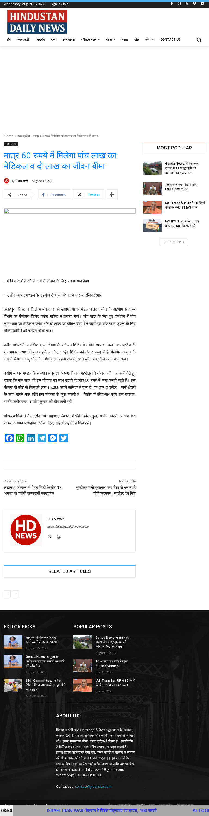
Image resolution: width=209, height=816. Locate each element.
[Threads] (59, 536)
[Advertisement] (104, 87)
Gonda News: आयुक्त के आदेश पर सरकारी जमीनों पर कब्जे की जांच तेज (45, 661)
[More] (112, 194)
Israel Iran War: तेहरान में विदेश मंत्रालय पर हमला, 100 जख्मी (78, 811)
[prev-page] (7, 593)
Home (8, 136)
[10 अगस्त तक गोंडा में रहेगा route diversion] (152, 188)
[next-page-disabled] (16, 593)
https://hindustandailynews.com (68, 526)
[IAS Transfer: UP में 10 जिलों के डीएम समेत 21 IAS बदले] (152, 207)
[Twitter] (187, 4)
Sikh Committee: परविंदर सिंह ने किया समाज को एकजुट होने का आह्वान (46, 685)
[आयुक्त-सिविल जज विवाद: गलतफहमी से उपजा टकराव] (13, 642)
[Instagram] (179, 4)
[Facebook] (172, 4)
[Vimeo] (194, 4)
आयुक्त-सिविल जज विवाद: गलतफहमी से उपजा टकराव (41, 640)
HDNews (21, 181)
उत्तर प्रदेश (23, 136)
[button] (198, 39)
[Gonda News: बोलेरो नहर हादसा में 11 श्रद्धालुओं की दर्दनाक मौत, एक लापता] (152, 168)
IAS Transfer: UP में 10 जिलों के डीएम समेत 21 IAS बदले (115, 683)
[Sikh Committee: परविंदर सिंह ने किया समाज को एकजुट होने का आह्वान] (13, 685)
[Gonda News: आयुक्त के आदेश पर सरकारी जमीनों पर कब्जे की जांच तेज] (13, 661)
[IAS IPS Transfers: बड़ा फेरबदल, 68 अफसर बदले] (152, 225)
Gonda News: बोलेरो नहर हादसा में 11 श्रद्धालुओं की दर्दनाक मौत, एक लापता (181, 168)
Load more (172, 241)
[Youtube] (202, 4)
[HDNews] (7, 181)
